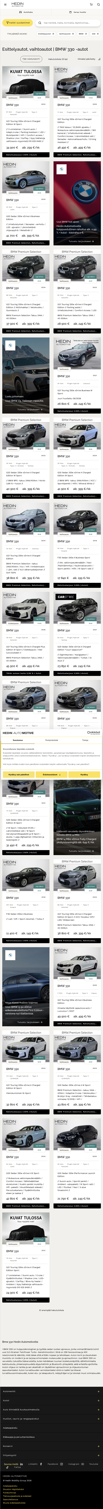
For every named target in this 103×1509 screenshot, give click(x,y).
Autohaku (28, 12)
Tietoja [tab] (85, 740)
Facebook (53, 1464)
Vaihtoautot (65, 34)
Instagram (73, 1464)
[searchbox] (70, 23)
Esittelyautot (44, 34)
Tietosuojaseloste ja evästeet (17, 1496)
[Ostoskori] (91, 4)
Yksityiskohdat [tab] (51, 740)
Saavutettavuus (10, 1499)
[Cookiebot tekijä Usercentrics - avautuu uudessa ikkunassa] (89, 733)
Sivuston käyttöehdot (13, 1489)
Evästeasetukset (50, 775)
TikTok (17, 1467)
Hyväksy (84, 775)
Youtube (93, 1464)
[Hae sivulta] (98, 5)
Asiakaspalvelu (10, 1428)
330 (93, 34)
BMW (81, 34)
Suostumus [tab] (18, 740)
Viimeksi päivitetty (86, 59)
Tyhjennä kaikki (17, 34)
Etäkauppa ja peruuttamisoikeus (19, 1437)
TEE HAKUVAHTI (31, 59)
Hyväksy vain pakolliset (19, 775)
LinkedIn (33, 1464)
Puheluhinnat (9, 1492)
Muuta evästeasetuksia (14, 1503)
